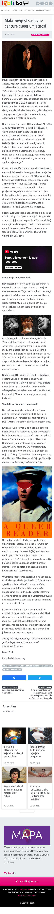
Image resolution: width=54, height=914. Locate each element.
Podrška (21, 895)
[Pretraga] (51, 3)
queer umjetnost (12, 670)
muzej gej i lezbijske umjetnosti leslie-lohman (27, 666)
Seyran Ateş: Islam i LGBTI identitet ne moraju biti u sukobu (13, 791)
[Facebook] (42, 3)
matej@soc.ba (24, 889)
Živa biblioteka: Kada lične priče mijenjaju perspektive (38, 751)
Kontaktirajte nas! (27, 881)
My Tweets (9, 873)
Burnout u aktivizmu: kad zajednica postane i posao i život (13, 751)
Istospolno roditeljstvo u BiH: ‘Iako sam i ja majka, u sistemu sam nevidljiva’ (40, 793)
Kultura (45, 35)
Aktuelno (36, 35)
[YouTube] (38, 3)
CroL (10, 652)
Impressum (31, 895)
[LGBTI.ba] (14, 3)
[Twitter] (46, 3)
